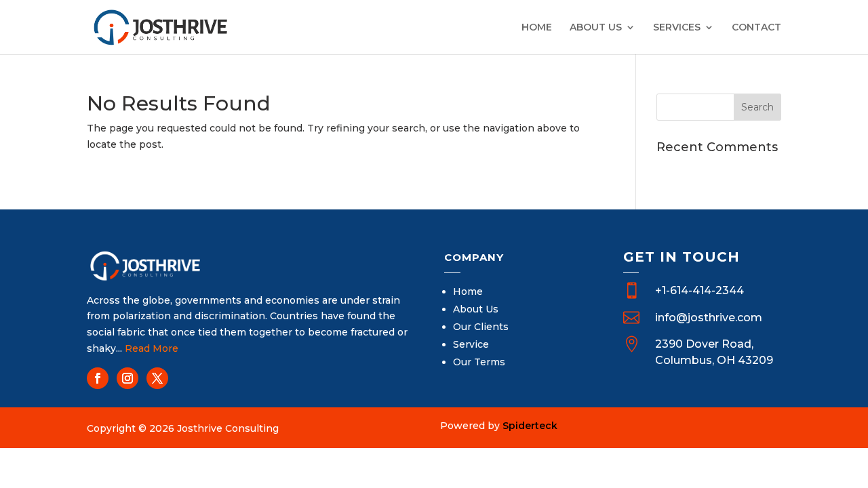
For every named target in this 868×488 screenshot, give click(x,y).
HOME (536, 27)
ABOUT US (596, 27)
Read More (151, 348)
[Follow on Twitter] (157, 378)
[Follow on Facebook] (97, 378)
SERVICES (677, 27)
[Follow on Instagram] (127, 378)
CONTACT (756, 27)
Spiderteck (529, 426)
